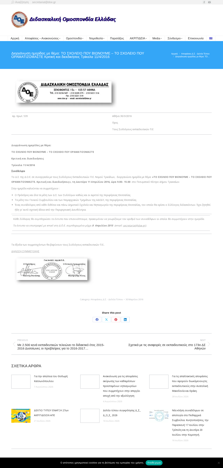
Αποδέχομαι (154, 462)
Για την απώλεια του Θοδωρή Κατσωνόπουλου (51, 379)
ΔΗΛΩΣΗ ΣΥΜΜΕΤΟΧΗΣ (25, 251)
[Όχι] (218, 463)
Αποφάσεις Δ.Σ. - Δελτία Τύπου (107, 299)
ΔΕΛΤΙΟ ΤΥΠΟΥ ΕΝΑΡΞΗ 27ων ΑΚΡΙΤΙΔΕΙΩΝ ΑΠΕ (51, 413)
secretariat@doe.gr (134, 225)
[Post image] (20, 382)
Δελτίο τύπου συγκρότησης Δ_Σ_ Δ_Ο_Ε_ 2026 (122, 413)
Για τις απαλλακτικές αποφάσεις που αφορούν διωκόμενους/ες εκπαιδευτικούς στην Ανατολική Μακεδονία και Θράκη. (190, 383)
